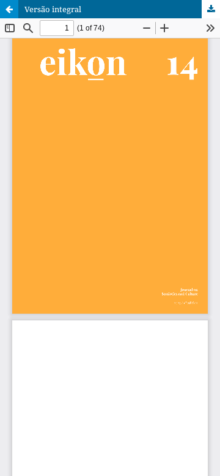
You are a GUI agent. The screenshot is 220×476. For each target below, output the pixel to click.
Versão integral (52, 9)
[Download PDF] (211, 9)
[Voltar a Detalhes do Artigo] (9, 9)
